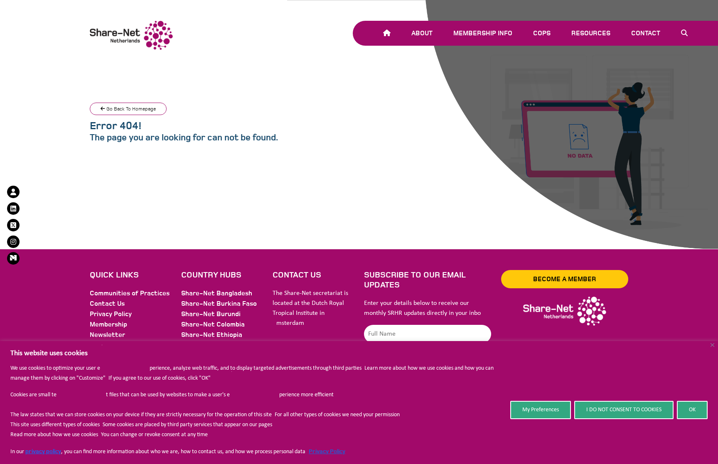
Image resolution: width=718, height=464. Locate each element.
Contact (645, 33)
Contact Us (107, 303)
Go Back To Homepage (130, 109)
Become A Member (564, 279)
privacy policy (43, 451)
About (422, 33)
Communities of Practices (130, 293)
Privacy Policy (327, 451)
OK (692, 410)
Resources (590, 33)
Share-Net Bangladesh (216, 293)
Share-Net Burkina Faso (219, 303)
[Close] (712, 345)
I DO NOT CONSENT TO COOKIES (623, 410)
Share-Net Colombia (213, 324)
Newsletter (107, 335)
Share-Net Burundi (211, 314)
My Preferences (540, 410)
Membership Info (482, 33)
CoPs (542, 33)
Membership (108, 324)
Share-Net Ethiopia (211, 335)
